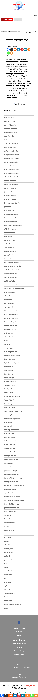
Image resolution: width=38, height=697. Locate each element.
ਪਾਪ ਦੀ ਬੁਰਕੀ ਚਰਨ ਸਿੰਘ (10, 452)
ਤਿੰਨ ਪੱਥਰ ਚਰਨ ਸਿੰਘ (9, 463)
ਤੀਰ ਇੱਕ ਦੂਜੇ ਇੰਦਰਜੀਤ (10, 188)
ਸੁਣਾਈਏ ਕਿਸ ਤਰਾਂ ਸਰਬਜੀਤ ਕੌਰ (12, 270)
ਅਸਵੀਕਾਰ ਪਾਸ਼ (7, 344)
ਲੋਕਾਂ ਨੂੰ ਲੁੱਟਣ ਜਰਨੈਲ (9, 136)
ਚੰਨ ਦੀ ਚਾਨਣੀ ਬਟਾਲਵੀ (10, 512)
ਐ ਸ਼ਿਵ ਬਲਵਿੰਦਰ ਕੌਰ (9, 248)
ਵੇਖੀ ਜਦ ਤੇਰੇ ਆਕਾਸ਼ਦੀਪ (10, 233)
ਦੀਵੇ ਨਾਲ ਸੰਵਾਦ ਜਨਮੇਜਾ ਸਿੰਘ (11, 311)
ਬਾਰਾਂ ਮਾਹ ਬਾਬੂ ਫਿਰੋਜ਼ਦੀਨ (10, 415)
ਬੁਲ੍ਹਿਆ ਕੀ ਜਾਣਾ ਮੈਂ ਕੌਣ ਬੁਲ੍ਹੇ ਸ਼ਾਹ (12, 493)
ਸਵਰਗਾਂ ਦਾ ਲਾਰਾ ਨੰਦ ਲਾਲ (10, 326)
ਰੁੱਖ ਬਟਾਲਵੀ (7, 519)
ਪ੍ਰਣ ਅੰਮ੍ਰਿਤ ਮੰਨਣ (8, 300)
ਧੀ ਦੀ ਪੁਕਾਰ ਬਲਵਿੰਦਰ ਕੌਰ (10, 251)
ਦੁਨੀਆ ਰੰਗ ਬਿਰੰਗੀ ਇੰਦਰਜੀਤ (11, 170)
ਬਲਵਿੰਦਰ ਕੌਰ (7, 556)
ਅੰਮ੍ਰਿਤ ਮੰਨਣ (7, 567)
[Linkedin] (18, 49)
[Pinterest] (22, 49)
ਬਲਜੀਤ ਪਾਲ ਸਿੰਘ (8, 552)
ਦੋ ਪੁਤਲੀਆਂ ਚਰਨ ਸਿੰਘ (9, 448)
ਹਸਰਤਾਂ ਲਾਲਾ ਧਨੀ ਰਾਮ (9, 437)
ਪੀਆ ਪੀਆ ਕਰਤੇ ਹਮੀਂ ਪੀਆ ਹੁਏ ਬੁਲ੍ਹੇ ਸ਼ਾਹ (14, 485)
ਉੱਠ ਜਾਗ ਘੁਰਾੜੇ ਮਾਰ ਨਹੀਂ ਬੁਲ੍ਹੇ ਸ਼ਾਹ (12, 604)
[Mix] (28, 49)
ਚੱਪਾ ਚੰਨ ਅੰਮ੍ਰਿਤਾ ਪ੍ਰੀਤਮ (9, 408)
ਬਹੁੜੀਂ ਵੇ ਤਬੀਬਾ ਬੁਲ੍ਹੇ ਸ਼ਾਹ (10, 489)
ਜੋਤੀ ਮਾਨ (6, 564)
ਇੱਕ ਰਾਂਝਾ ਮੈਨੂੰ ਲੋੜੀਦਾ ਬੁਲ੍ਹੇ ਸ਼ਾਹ (11, 504)
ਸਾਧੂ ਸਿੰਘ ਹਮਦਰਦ (8, 586)
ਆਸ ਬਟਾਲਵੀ (7, 515)
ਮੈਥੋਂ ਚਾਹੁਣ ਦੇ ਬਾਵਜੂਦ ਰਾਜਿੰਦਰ (11, 155)
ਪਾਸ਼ (5, 578)
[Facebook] (8, 49)
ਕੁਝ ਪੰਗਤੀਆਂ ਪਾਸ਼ (8, 333)
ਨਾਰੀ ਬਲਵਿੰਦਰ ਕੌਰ (8, 255)
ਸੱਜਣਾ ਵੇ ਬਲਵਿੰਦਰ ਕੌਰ (9, 259)
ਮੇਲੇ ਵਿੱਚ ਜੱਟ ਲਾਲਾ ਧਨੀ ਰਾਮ (11, 441)
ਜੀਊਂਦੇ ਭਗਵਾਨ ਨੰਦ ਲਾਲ (10, 329)
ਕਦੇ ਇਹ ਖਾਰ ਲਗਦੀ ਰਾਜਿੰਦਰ (11, 151)
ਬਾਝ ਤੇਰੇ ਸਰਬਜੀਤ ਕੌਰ (9, 281)
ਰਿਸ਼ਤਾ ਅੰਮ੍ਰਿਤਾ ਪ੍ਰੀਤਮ (9, 374)
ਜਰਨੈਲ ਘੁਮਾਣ (7, 538)
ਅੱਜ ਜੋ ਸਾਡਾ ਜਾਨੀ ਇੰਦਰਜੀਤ (11, 185)
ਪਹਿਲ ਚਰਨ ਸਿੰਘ (8, 467)
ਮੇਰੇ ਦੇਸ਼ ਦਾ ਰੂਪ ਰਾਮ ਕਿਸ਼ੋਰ (10, 140)
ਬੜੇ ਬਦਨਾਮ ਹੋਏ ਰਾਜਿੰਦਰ (10, 166)
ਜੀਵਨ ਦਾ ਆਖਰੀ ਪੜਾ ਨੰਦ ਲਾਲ (11, 322)
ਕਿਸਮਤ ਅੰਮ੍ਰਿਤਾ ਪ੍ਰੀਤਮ (9, 378)
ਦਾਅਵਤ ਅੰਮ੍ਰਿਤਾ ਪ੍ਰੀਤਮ (9, 385)
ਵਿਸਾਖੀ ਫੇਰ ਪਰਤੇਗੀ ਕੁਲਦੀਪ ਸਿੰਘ (12, 266)
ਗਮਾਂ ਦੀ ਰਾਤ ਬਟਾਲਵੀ (9, 523)
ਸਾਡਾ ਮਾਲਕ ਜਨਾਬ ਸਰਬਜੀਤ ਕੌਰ (12, 285)
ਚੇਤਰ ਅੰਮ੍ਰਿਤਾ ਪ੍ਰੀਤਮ (8, 389)
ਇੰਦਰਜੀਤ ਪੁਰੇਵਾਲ (8, 549)
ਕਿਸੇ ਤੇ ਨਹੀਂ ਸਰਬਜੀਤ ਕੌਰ (10, 274)
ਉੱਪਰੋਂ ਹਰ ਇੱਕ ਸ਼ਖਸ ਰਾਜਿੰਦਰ (11, 162)
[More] (11, 53)
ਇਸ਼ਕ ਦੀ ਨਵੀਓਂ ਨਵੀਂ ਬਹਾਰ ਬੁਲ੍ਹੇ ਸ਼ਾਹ (13, 478)
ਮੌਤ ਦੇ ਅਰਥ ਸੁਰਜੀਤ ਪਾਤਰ (10, 352)
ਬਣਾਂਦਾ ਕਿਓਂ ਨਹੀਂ (8, 422)
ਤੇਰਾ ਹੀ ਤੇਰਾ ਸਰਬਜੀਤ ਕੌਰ (10, 277)
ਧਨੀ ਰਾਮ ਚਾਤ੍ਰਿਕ (8, 601)
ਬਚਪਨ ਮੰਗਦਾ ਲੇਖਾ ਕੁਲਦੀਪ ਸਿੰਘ (12, 263)
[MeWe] (25, 49)
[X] (11, 49)
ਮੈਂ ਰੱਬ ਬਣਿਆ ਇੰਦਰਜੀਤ (10, 181)
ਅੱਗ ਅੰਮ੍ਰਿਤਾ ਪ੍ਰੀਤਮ (8, 370)
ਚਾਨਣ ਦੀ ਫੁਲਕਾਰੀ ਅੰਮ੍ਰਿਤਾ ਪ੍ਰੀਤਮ (12, 396)
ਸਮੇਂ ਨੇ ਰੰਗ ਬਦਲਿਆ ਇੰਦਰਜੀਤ (11, 173)
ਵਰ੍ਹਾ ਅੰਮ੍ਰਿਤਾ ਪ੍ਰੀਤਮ (8, 393)
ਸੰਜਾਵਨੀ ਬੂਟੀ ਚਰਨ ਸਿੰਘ (10, 456)
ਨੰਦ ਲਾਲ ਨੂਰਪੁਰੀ (8, 575)
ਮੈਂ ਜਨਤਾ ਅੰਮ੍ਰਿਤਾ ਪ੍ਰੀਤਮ (9, 359)
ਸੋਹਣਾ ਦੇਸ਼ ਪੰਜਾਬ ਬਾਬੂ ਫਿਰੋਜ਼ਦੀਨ (12, 419)
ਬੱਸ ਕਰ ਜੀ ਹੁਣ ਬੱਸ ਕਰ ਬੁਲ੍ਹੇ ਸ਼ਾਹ (12, 497)
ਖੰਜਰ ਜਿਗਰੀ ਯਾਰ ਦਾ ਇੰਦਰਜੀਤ (12, 203)
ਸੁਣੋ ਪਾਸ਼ (6, 341)
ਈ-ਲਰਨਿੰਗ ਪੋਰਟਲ (7, 20)
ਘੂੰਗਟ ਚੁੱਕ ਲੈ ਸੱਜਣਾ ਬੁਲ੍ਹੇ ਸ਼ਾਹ (11, 471)
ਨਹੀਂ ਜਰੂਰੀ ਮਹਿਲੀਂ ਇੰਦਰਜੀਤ (11, 214)
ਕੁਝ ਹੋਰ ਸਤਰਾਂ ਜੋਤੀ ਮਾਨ (9, 292)
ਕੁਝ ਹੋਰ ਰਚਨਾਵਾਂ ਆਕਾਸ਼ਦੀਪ (11, 222)
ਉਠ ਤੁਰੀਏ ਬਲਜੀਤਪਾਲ (9, 240)
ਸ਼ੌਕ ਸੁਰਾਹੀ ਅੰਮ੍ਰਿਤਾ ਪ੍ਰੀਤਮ (10, 382)
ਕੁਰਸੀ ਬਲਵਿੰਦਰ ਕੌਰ (9, 244)
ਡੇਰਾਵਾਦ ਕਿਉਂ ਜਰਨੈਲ (9, 118)
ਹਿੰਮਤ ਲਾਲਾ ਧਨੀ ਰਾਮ (9, 426)
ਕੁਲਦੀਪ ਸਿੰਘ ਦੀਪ (8, 560)
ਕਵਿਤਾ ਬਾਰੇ (6, 114)
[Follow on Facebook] (19, 622)
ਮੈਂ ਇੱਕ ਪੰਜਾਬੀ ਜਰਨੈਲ (9, 121)
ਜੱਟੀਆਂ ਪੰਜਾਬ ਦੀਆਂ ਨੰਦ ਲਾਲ (11, 315)
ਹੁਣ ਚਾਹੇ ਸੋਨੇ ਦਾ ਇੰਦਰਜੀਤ (10, 196)
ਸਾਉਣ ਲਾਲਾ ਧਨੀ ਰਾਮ (9, 445)
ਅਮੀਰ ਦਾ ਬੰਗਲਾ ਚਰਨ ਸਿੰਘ (11, 459)
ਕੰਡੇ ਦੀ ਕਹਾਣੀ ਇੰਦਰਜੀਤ (10, 199)
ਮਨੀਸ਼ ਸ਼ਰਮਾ (7, 534)
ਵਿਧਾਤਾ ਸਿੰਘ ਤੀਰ (8, 590)
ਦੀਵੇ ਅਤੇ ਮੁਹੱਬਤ (8, 237)
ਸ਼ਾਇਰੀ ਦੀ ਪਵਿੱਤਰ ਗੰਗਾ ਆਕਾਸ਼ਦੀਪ (13, 225)
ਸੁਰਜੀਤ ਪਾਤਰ (7, 582)
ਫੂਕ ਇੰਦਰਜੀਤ (7, 207)
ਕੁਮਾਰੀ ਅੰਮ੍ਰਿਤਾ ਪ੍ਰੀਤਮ (9, 367)
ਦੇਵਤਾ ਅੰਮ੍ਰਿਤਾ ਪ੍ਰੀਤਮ (9, 404)
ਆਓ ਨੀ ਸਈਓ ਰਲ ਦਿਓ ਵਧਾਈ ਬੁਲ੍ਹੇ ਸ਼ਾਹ (14, 500)
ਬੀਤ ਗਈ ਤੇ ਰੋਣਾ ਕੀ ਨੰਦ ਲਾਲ (11, 318)
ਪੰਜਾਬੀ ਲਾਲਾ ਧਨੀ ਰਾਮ (9, 434)
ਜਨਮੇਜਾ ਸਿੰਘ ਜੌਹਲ (8, 571)
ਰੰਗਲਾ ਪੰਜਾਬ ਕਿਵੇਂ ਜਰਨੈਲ (10, 129)
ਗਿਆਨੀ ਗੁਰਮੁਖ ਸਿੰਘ (9, 593)
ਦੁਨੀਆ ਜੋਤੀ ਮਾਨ (8, 296)
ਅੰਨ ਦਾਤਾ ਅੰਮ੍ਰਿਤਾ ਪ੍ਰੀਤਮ (9, 400)
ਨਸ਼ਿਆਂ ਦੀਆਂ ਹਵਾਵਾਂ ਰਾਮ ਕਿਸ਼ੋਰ (11, 144)
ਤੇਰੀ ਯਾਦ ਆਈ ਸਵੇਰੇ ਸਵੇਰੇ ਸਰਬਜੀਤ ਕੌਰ (14, 289)
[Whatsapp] (8, 53)
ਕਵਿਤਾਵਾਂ (6, 608)
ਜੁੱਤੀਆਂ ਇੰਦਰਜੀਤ (8, 192)
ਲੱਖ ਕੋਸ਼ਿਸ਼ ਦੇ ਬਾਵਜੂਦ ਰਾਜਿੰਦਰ (11, 158)
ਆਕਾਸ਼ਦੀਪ (6, 526)
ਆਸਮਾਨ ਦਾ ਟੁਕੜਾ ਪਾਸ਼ (9, 348)
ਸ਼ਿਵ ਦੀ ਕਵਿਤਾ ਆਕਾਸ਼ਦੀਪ (10, 218)
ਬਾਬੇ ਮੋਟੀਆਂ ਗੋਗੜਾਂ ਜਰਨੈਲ (10, 132)
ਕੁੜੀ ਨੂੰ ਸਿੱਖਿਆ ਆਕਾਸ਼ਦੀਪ (10, 229)
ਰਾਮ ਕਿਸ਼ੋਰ (6, 541)
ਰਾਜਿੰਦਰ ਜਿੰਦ (7, 545)
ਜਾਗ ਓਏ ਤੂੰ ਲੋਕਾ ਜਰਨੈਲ (10, 125)
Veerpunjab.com (30, 686)
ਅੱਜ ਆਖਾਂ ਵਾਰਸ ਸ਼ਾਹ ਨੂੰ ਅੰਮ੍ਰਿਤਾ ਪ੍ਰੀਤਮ (13, 411)
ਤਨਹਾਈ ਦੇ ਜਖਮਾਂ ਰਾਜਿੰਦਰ (10, 147)
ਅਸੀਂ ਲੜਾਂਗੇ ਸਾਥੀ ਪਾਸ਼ (9, 337)
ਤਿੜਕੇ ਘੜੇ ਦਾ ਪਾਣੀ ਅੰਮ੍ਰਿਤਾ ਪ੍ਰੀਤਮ (12, 363)
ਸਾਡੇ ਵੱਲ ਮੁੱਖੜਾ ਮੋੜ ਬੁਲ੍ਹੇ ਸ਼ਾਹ (11, 482)
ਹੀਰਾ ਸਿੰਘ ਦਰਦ (8, 597)
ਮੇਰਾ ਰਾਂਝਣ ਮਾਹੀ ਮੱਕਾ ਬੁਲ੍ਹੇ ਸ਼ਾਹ (11, 474)
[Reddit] (15, 49)
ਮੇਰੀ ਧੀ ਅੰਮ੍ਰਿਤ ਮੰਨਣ (9, 303)
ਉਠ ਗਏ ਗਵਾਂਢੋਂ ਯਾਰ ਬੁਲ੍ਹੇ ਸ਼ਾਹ (11, 508)
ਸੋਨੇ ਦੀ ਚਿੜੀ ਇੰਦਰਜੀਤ (9, 210)
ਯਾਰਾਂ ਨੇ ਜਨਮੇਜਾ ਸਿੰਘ (9, 307)
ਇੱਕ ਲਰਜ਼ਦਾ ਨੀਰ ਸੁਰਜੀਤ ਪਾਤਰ (12, 355)
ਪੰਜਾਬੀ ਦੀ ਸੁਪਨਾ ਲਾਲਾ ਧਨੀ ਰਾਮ (12, 430)
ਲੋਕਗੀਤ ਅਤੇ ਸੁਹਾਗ (9, 530)
